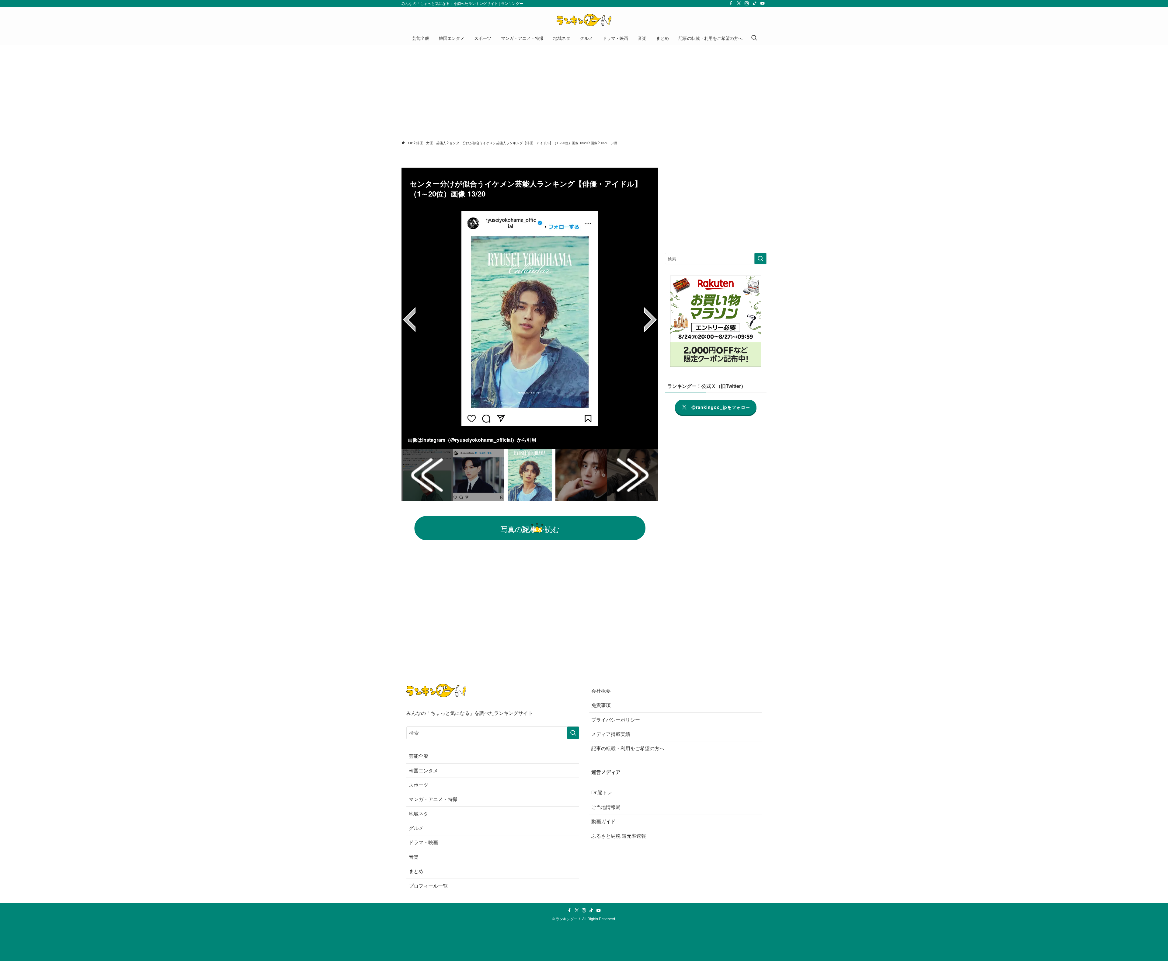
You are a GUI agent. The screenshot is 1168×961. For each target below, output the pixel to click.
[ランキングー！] (584, 20)
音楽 (414, 856)
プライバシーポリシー (615, 719)
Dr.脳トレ (601, 792)
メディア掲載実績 (610, 733)
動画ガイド (603, 821)
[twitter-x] (739, 3)
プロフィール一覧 (428, 885)
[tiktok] (755, 3)
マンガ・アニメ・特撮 (433, 799)
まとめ (416, 871)
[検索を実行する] (760, 258)
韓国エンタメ (423, 770)
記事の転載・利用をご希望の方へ (627, 748)
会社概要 (601, 690)
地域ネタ (418, 813)
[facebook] (731, 3)
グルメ (416, 827)
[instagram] (747, 3)
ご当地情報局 (605, 806)
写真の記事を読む (530, 529)
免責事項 (601, 705)
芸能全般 (418, 755)
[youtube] (762, 3)
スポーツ (418, 784)
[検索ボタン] (754, 38)
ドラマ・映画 (423, 842)
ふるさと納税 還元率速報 (618, 835)
